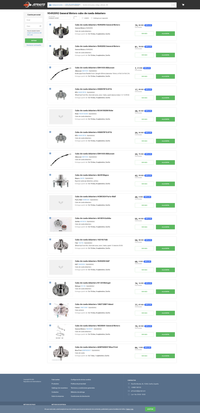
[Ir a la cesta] (183, 4)
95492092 (81, 264)
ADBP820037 (86, 350)
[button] (61, 31)
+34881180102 (136, 387)
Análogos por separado (100, 18)
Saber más (129, 409)
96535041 (89, 329)
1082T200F (84, 307)
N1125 (83, 286)
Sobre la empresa (58, 396)
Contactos (55, 392)
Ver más (144, 33)
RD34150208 (83, 114)
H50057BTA (82, 92)
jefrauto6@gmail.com (138, 391)
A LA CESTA (165, 33)
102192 (80, 243)
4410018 (83, 221)
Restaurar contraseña (34, 45)
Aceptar (150, 409)
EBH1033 (85, 71)
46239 (82, 178)
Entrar (34, 40)
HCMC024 (86, 200)
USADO (86, 18)
